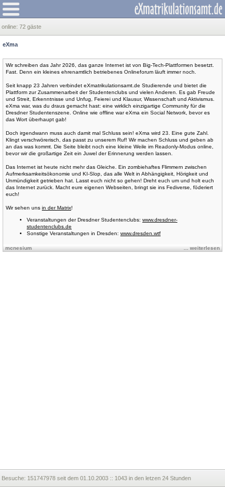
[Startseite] (178, 9)
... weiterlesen (202, 248)
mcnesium (18, 248)
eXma (10, 44)
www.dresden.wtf (140, 233)
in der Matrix (56, 208)
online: (10, 27)
